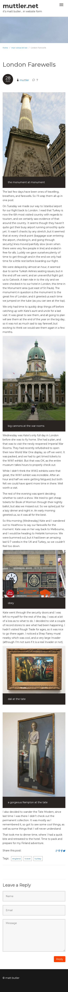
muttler (24, 80)
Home (5, 48)
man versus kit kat (19, 48)
